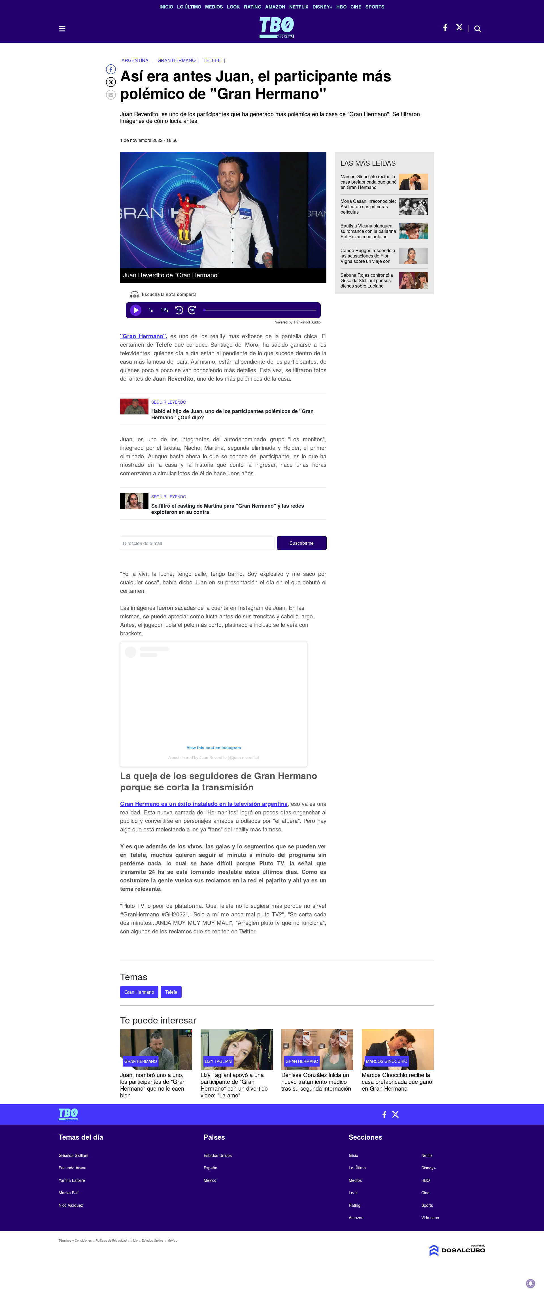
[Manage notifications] (530, 1283)
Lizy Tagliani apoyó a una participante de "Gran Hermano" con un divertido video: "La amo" (234, 1085)
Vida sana (430, 1217)
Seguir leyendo (168, 402)
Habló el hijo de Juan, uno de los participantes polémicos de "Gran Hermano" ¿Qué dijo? (232, 414)
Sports (375, 6)
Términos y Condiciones (75, 1240)
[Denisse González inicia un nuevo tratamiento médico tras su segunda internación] (317, 1049)
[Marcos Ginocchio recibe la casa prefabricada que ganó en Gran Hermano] (398, 1049)
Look (233, 6)
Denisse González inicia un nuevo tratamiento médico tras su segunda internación (316, 1081)
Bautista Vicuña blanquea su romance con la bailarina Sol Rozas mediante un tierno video (368, 233)
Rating (252, 6)
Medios (214, 6)
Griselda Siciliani (73, 1155)
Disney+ (322, 6)
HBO (341, 6)
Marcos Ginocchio (386, 1061)
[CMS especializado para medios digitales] (435, 1250)
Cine (356, 6)
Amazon (275, 6)
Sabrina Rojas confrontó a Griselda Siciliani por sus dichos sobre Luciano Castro (367, 283)
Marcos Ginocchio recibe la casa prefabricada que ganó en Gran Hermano (369, 181)
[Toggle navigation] (61, 28)
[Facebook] (111, 69)
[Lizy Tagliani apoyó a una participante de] (237, 1049)
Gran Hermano (139, 992)
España (210, 1168)
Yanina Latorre (72, 1180)
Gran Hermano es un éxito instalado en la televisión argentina (204, 803)
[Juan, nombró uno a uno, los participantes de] (156, 1049)
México (210, 1180)
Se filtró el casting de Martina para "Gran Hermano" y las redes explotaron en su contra (227, 509)
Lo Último (189, 6)
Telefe (171, 992)
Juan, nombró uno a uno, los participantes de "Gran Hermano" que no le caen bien (153, 1085)
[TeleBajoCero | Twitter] (459, 27)
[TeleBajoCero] (163, 1114)
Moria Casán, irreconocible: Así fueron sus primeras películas (368, 206)
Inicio (166, 6)
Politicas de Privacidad (111, 1240)
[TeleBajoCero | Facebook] (446, 27)
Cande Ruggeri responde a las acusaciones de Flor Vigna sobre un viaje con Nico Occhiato (368, 258)
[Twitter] (111, 82)
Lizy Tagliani (218, 1061)
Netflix (299, 6)
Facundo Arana (72, 1168)
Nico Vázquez (71, 1205)
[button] (302, 543)
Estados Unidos (218, 1155)
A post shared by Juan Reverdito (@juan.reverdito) (213, 757)
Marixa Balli (69, 1192)
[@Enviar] (111, 95)
